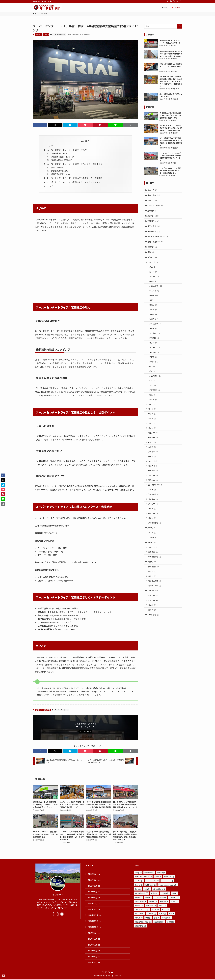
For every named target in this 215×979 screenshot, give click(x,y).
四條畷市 (153, 437)
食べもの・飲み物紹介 (157, 236)
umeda (139, 905)
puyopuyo (174, 897)
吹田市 (152, 414)
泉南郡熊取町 (154, 523)
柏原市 (152, 456)
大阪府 (152, 257)
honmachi (169, 876)
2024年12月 (95, 915)
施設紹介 (153, 221)
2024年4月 (94, 962)
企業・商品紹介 (155, 205)
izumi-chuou (167, 881)
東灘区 (153, 537)
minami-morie (141, 893)
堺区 (152, 371)
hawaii (158, 876)
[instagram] (170, 1)
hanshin (161, 872)
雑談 (150, 252)
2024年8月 (94, 938)
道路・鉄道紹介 (155, 241)
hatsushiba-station (143, 876)
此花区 (153, 328)
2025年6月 (94, 879)
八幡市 (152, 547)
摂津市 (152, 428)
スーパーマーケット (59, 34)
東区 (152, 385)
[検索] (180, 1)
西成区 (153, 362)
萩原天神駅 (140, 926)
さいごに (51, 186)
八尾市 (152, 461)
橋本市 (152, 605)
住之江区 (154, 352)
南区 (152, 395)
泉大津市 (153, 499)
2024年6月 (94, 950)
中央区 (154, 290)
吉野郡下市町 (154, 585)
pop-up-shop (160, 897)
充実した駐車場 (57, 167)
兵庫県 (151, 527)
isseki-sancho (152, 881)
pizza (148, 897)
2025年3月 (94, 897)
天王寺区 (154, 333)
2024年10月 (95, 926)
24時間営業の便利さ (59, 153)
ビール (165, 909)
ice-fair (139, 881)
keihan (139, 885)
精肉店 (170, 922)
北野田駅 (151, 913)
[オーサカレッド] (47, 7)
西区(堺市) (154, 390)
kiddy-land (150, 885)
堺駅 (148, 918)
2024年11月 (95, 921)
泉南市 (152, 518)
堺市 (151, 366)
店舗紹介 (38, 34)
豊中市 (152, 409)
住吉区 (153, 342)
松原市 (152, 466)
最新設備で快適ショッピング (62, 156)
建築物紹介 (153, 231)
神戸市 (152, 532)
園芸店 (162, 913)
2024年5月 (94, 956)
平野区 (153, 357)
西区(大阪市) (155, 324)
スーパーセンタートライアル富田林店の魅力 (67, 149)
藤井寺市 (153, 470)
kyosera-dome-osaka (168, 885)
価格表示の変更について (60, 174)
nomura (165, 893)
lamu (138, 889)
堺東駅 (139, 918)
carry (138, 872)
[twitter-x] (167, 1)
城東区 (153, 305)
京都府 (151, 542)
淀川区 (153, 272)
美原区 (153, 399)
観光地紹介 (153, 226)
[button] (40, 125)
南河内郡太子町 (155, 485)
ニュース (152, 190)
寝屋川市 (153, 433)
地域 (171, 913)
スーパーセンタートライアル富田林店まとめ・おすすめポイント (76, 182)
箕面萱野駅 (159, 922)
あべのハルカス (142, 909)
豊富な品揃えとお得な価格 (61, 160)
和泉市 (152, 489)
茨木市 (152, 423)
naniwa (154, 893)
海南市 (152, 610)
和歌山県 (152, 590)
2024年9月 (94, 932)
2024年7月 (94, 944)
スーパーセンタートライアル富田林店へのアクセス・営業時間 (74, 177)
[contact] (177, 1)
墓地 (157, 918)
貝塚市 (152, 508)
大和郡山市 (153, 566)
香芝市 (152, 571)
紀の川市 (153, 600)
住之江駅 (139, 913)
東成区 (153, 309)
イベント (152, 200)
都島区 (153, 295)
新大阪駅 (166, 918)
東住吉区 (154, 347)
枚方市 (152, 418)
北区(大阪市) (155, 286)
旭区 (152, 300)
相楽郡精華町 (154, 557)
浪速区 (153, 319)
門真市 (152, 442)
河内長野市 (153, 494)
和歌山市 (153, 595)
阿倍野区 (154, 338)
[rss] (174, 1)
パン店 (155, 909)
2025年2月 (94, 903)
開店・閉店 (153, 195)
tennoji (153, 901)
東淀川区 (154, 276)
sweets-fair (140, 901)
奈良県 (151, 561)
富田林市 (46, 34)
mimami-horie (159, 889)
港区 (152, 267)
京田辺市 (153, 552)
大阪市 (153, 262)
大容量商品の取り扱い (60, 170)
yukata (162, 905)
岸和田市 (153, 504)
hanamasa (149, 872)
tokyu (174, 901)
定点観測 (152, 210)
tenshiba (164, 901)
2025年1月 (94, 909)
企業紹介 (152, 247)
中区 (152, 380)
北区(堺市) (155, 376)
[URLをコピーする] (130, 125)
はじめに (51, 145)
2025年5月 (94, 885)
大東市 (152, 447)
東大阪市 (153, 451)
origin (138, 897)
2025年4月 (94, 891)
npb (174, 893)
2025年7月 (94, 873)
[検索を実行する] (179, 26)
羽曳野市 (153, 475)
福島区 (153, 281)
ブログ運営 (153, 614)
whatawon (151, 905)
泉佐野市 (153, 513)
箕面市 (152, 404)
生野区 (153, 314)
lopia (147, 889)
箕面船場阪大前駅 (143, 922)
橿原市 (152, 576)
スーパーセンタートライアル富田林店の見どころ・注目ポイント (76, 163)
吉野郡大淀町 (154, 581)
